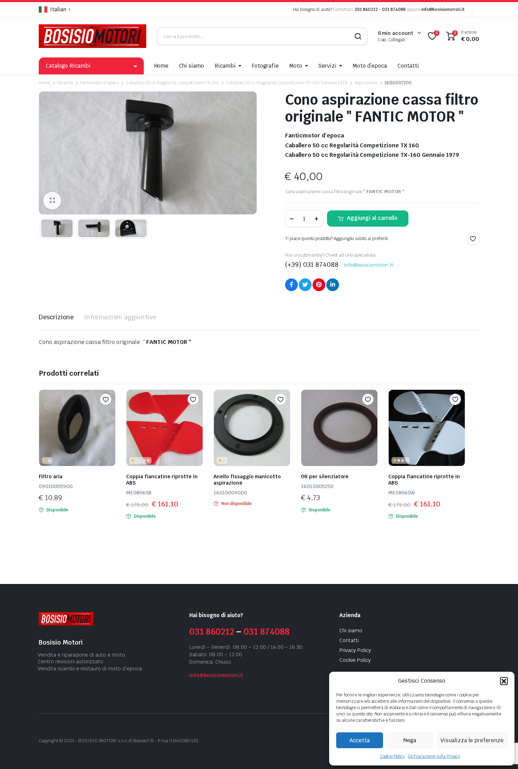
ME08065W (401, 493)
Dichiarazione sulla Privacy (434, 756)
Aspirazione (365, 83)
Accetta (360, 740)
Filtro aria (50, 476)
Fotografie (265, 65)
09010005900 (56, 486)
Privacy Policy (355, 650)
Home (161, 65)
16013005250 (317, 486)
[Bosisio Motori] (92, 36)
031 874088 (394, 9)
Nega (409, 740)
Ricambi (225, 65)
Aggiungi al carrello (372, 218)
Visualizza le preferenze (472, 740)
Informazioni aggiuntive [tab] (120, 317)
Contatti (408, 65)
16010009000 (230, 493)
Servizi (327, 65)
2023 (69, 741)
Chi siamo (191, 65)
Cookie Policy (392, 756)
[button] (503, 680)
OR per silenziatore (325, 476)
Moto (295, 65)
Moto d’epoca (370, 65)
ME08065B (139, 493)
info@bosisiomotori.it (443, 9)
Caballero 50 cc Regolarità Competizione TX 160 (172, 83)
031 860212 (366, 9)
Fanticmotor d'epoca (99, 83)
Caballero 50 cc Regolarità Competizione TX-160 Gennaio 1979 (286, 83)
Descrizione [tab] (56, 317)
